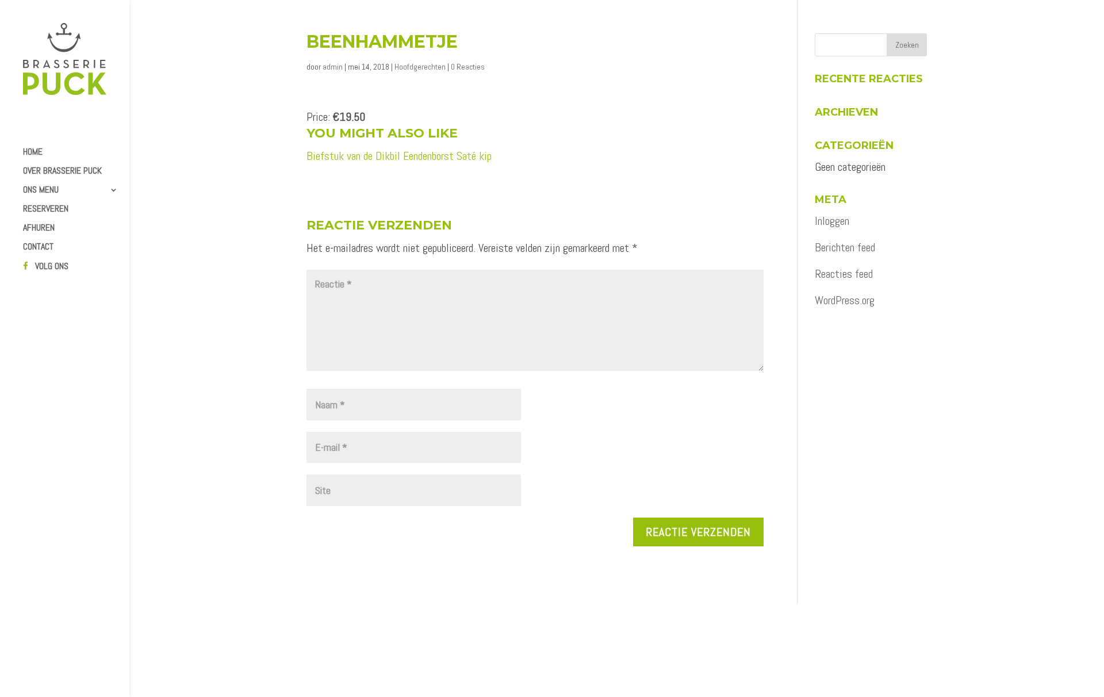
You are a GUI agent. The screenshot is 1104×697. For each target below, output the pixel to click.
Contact (38, 247)
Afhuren (39, 228)
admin (333, 67)
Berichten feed (845, 247)
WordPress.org (845, 300)
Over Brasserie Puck (62, 172)
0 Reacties (468, 67)
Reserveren (45, 210)
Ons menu (41, 191)
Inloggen (832, 220)
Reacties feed (844, 273)
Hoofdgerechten (420, 67)
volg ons (51, 267)
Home (33, 153)
